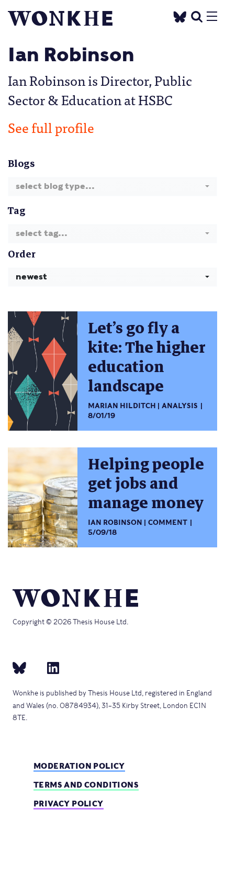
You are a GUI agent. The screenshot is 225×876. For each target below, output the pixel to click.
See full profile (51, 127)
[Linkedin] (49, 668)
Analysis (180, 406)
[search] (197, 15)
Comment (167, 522)
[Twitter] (180, 15)
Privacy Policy (68, 803)
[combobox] (112, 186)
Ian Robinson (115, 522)
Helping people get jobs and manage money (146, 484)
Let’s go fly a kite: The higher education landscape (147, 357)
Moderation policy (79, 765)
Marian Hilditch (122, 406)
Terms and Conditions (86, 784)
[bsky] (26, 668)
